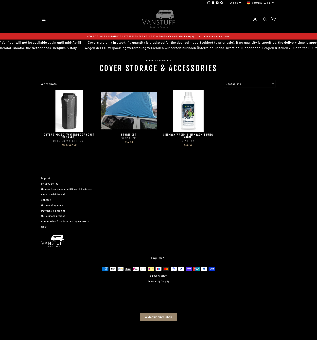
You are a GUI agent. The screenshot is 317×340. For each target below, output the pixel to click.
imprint (45, 178)
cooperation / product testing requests (65, 221)
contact (46, 199)
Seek (44, 226)
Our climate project (53, 215)
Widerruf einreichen (158, 317)
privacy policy (49, 183)
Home (149, 60)
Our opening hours (52, 205)
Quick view (69, 128)
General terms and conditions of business (66, 189)
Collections (162, 60)
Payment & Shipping (53, 210)
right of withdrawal (53, 194)
